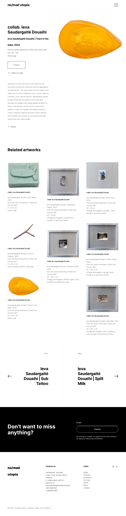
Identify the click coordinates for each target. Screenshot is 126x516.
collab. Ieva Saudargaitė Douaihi (27, 29)
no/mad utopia (18, 5)
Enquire (16, 65)
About (86, 472)
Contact (87, 488)
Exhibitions (88, 477)
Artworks (87, 475)
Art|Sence (47, 508)
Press (86, 485)
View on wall (17, 73)
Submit (97, 429)
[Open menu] (116, 5)
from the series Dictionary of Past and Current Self (27, 50)
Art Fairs (87, 480)
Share (13, 127)
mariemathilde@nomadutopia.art (58, 485)
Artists (86, 483)
